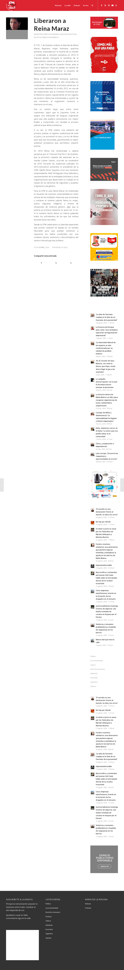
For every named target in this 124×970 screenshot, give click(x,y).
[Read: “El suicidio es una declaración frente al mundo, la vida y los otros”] (92, 510)
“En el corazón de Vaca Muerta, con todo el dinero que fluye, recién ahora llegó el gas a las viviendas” (105, 366)
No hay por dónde (103, 522)
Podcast (48, 916)
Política (37, 37)
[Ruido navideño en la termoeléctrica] (122, 485)
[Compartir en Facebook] (41, 262)
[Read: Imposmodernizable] (92, 566)
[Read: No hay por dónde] (92, 523)
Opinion (93, 686)
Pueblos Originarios (50, 37)
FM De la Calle (62, 247)
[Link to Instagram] (109, 5)
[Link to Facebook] (101, 5)
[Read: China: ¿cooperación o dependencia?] (92, 444)
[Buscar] (92, 5)
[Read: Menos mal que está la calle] (92, 640)
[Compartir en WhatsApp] (71, 262)
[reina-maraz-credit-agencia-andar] (17, 28)
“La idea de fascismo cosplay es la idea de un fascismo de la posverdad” (106, 317)
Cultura (93, 665)
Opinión (48, 938)
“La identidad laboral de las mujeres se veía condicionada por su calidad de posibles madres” (106, 348)
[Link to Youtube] (112, 5)
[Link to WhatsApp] (116, 5)
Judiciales (64, 34)
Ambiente (93, 673)
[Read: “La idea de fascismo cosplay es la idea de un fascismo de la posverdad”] (92, 315)
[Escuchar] (104, 28)
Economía (93, 678)
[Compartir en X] (56, 262)
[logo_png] (11, 5)
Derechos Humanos (51, 34)
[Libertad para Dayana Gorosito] (2, 485)
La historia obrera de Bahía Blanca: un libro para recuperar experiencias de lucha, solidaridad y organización (107, 400)
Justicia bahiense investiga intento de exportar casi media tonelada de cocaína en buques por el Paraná (107, 611)
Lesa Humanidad (96, 660)
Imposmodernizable (104, 565)
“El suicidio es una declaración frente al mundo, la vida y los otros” (107, 512)
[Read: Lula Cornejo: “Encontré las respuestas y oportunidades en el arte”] (92, 454)
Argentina (38, 34)
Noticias (72, 34)
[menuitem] (58, 5)
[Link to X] (105, 5)
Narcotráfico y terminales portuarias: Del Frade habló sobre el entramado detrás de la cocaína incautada (106, 578)
